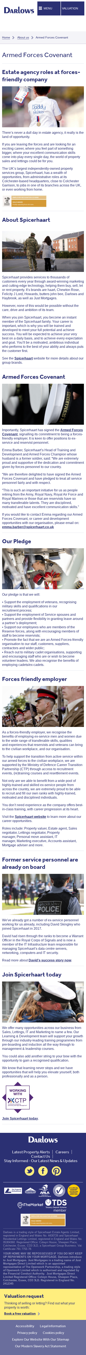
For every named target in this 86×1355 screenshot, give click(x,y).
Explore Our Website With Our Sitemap (40, 1339)
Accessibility (25, 1326)
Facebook (43, 1171)
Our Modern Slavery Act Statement (40, 1346)
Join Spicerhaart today (20, 1118)
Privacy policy (27, 1332)
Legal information (53, 1326)
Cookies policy (53, 1332)
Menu (48, 8)
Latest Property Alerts (31, 1152)
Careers (62, 1152)
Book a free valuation (20, 1313)
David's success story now (50, 960)
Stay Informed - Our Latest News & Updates (40, 1161)
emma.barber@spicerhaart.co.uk (28, 527)
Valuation (70, 8)
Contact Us (40, 1156)
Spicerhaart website (30, 816)
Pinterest (56, 1171)
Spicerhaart (23, 358)
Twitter (29, 1171)
